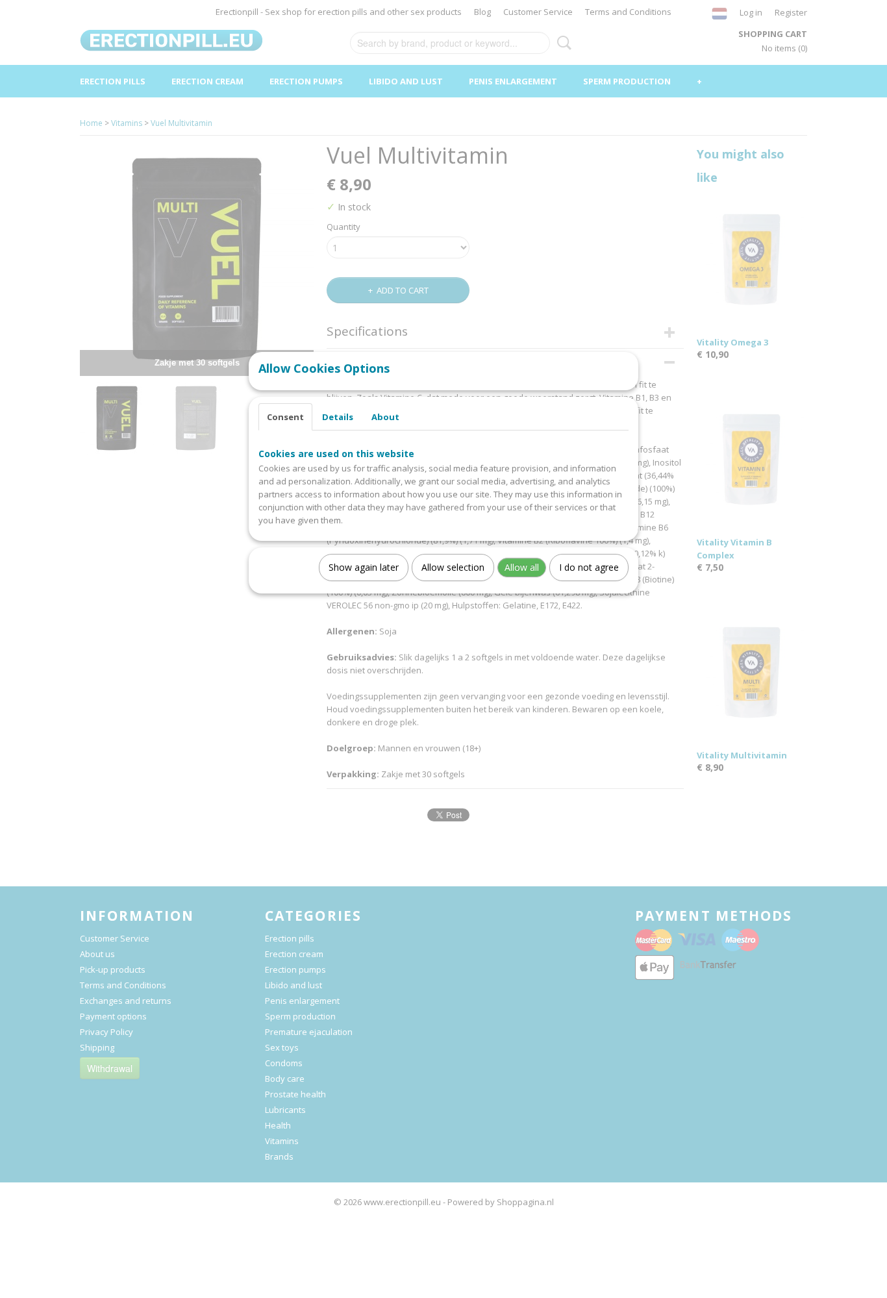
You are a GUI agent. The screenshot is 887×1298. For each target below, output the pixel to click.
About (385, 417)
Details (337, 417)
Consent (285, 417)
